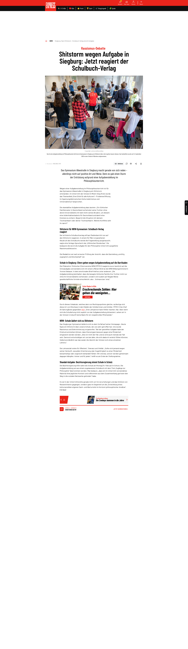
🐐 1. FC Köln (62, 8)
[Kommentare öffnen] (127, 164)
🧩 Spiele (112, 8)
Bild (83, 309)
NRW (51, 41)
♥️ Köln (71, 8)
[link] (50, 5)
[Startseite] (46, 41)
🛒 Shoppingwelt (101, 8)
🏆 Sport (89, 8)
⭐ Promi (80, 8)
